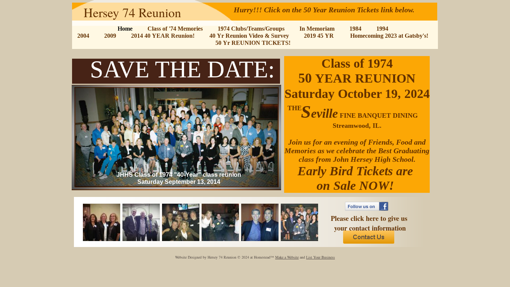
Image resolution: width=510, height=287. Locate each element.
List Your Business (320, 257)
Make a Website (287, 257)
